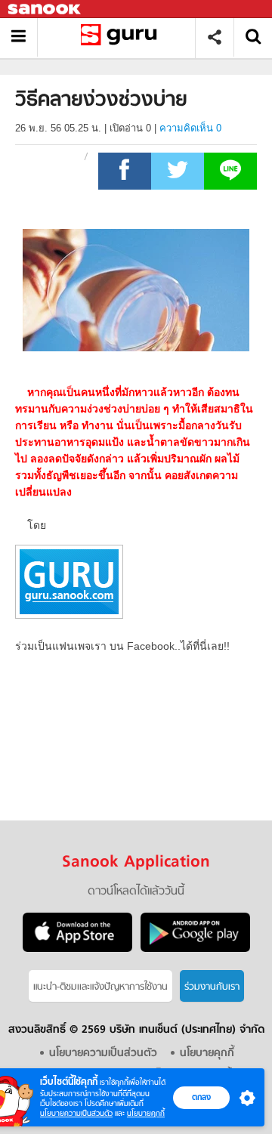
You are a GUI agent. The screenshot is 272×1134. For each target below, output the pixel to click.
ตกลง (201, 1097)
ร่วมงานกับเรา (212, 987)
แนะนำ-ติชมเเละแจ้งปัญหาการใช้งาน (100, 987)
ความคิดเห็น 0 (190, 128)
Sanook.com (45, 9)
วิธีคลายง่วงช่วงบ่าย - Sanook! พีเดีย (122, 37)
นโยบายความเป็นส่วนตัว (76, 1113)
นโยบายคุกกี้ (146, 1113)
